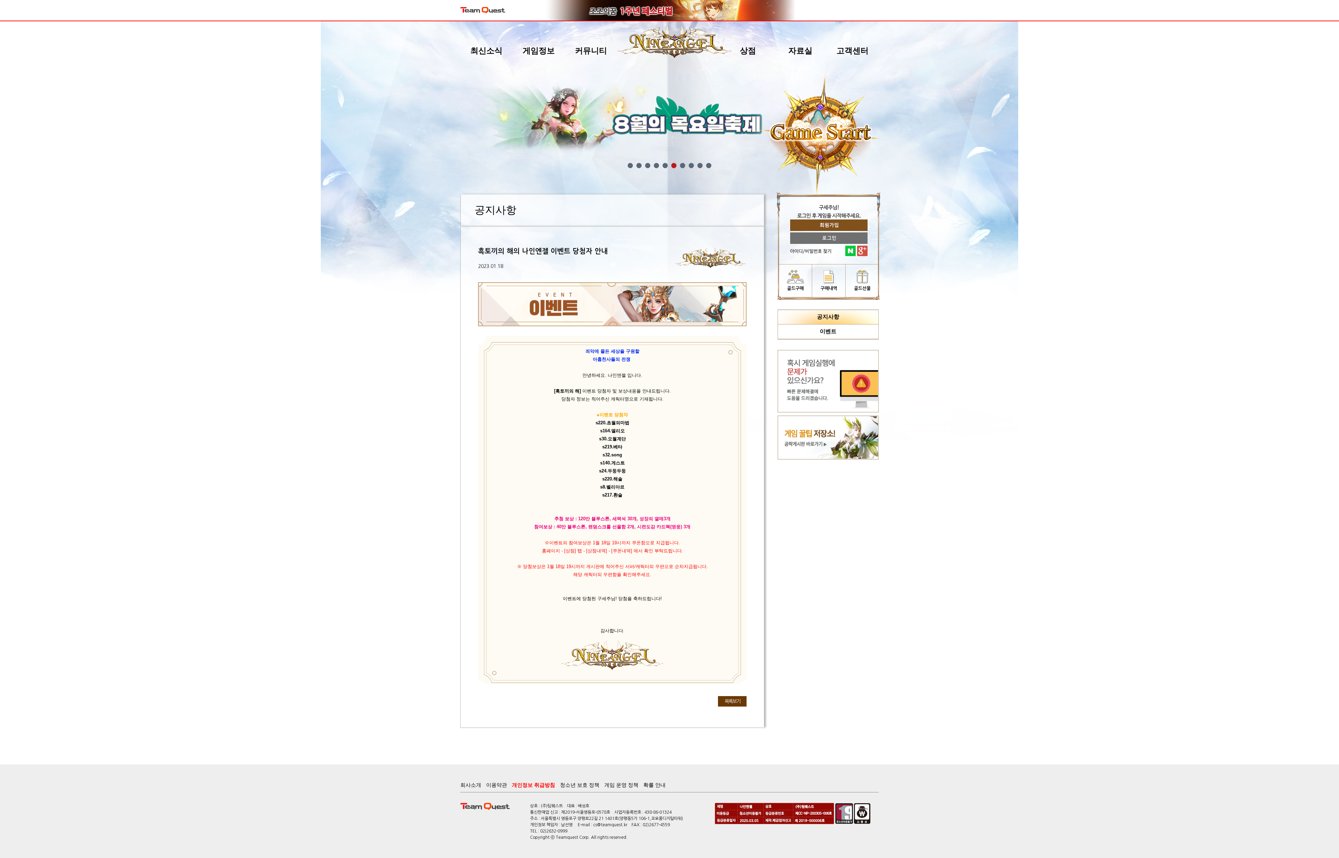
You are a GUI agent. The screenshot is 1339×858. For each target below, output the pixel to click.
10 (708, 165)
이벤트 (828, 331)
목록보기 (732, 701)
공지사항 (828, 317)
